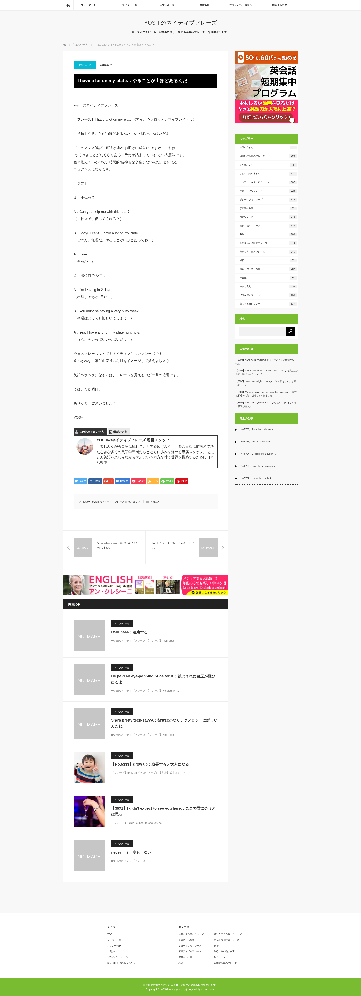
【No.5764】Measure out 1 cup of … (257, 453)
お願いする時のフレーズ (267, 156)
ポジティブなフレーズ (267, 199)
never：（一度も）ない (131, 852)
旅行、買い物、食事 (267, 269)
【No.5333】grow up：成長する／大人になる (150, 764)
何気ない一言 (85, 65)
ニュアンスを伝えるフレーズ (267, 182)
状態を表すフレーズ (267, 295)
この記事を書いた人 (91, 431)
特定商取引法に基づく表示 (121, 963)
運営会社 (205, 5)
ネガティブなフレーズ (267, 191)
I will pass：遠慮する (129, 632)
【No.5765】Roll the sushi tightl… (255, 441)
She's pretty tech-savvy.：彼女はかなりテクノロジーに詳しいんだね (164, 723)
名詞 (267, 234)
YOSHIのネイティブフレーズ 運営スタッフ (116, 501)
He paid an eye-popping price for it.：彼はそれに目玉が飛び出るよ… (163, 679)
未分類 (267, 277)
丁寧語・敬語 (267, 208)
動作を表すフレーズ (267, 225)
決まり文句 (267, 286)
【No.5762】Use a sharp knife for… (256, 478)
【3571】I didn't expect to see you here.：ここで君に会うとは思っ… (163, 811)
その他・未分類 (267, 165)
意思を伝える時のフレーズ (267, 243)
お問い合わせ (166, 5)
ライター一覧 (129, 5)
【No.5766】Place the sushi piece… (256, 429)
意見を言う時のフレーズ (267, 251)
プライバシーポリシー (241, 5)
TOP (109, 934)
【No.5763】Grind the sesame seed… (258, 466)
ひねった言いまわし (267, 173)
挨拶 (267, 260)
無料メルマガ (279, 5)
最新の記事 (120, 431)
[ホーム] (68, 5)
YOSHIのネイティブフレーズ (180, 22)
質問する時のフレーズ (267, 303)
